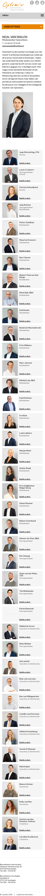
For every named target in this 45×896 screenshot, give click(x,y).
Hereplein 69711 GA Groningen (8, 879)
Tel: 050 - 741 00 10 (8, 882)
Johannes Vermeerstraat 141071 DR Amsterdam (11, 867)
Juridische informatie (24, 894)
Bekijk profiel (24, 163)
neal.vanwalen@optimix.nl (13, 46)
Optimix (13, 6)
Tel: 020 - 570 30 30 (8, 871)
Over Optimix (12, 26)
